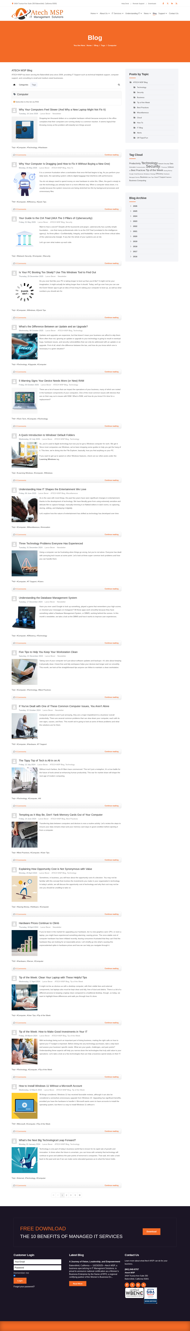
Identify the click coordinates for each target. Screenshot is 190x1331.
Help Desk (125, 4)
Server (30, 961)
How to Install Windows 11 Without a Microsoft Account (50, 1085)
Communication (140, 167)
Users (41, 581)
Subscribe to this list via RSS (27, 102)
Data (171, 164)
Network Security (25, 256)
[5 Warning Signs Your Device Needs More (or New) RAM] (24, 401)
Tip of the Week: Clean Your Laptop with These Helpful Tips (53, 977)
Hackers (169, 177)
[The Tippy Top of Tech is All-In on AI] (24, 780)
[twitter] (132, 1284)
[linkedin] (138, 1284)
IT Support (32, 581)
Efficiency (32, 202)
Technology (32, 147)
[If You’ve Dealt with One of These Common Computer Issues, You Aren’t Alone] (24, 726)
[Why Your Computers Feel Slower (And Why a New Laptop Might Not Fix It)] (24, 129)
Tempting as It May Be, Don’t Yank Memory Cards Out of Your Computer (61, 814)
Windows (31, 310)
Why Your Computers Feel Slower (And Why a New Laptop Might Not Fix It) (62, 109)
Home (93, 13)
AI (40, 798)
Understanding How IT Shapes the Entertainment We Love (52, 489)
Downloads (152, 4)
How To (70, 168)
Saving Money (23, 907)
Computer (22, 147)
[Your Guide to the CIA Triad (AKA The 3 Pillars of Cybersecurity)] (24, 238)
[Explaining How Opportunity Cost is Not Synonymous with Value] (24, 889)
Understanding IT (132, 13)
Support (161, 13)
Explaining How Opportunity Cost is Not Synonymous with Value (55, 868)
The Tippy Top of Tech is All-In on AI (39, 760)
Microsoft (21, 1124)
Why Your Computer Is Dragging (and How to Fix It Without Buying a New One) (64, 163)
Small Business (138, 174)
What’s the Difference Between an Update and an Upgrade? (53, 326)
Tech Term (22, 419)
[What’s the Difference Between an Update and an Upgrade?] (24, 346)
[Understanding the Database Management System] (24, 618)
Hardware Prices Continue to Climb (39, 923)
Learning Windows (25, 473)
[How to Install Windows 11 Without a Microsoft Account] (24, 1106)
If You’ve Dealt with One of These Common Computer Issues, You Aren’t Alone (64, 706)
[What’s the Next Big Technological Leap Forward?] (24, 1160)
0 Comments (21, 155)
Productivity (135, 163)
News (146, 13)
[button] (118, 84)
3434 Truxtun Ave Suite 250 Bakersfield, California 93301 (35, 4)
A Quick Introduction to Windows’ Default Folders (47, 435)
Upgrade (32, 364)
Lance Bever (45, 114)
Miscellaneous (72, 493)
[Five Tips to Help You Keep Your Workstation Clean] (24, 672)
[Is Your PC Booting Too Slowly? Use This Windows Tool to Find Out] (24, 292)
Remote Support (138, 4)
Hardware (43, 147)
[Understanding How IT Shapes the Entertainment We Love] (24, 509)
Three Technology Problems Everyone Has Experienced (51, 543)
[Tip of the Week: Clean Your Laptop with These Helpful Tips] (24, 997)
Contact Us (173, 13)
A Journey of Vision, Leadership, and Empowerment (94, 1261)
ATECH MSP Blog (59, 168)
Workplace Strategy (149, 174)
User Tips (45, 853)
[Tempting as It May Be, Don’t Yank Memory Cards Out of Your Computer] (24, 835)
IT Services (116, 13)
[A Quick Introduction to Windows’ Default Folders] (24, 455)
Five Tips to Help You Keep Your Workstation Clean (48, 652)
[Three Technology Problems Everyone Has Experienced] (24, 563)
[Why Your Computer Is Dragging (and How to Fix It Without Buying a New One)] (24, 184)
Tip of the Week (76, 981)
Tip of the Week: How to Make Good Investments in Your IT (53, 1031)
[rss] (143, 1284)
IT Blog (140, 128)
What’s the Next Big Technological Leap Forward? (47, 1140)
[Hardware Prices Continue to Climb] (24, 943)
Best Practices (45, 690)
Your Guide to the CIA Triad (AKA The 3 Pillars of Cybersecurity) (55, 218)
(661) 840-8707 (132, 1269)
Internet (21, 1178)
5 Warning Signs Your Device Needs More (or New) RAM (51, 380)
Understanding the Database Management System (48, 597)
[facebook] (127, 1284)
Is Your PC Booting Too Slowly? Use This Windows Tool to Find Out (57, 272)
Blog (155, 13)
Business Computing (137, 180)
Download (152, 1231)
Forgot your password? (24, 1286)
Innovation (46, 527)
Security (69, 222)
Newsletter (56, 114)
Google (131, 174)
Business (140, 97)
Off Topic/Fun (142, 138)
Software (35, 907)
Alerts (139, 133)
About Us (104, 13)
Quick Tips (42, 202)
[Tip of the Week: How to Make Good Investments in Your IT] (24, 1052)
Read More (77, 1284)
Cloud (139, 118)
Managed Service (134, 177)
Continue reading (112, 155)
